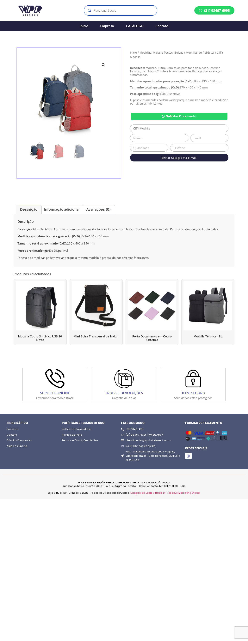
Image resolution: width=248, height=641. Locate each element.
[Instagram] (188, 456)
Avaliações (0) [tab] (98, 209)
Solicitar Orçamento (181, 116)
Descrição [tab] (28, 209)
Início (133, 52)
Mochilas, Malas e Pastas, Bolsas (161, 52)
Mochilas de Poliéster (200, 52)
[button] (103, 65)
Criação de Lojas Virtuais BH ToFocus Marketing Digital (165, 493)
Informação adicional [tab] (61, 209)
